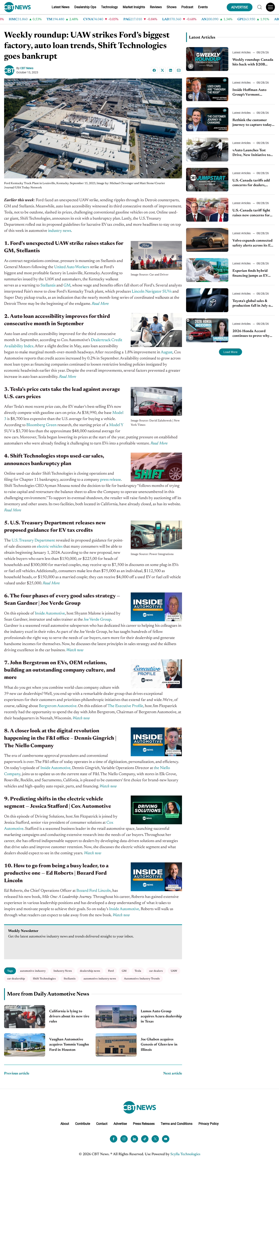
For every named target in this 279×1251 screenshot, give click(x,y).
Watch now (92, 853)
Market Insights (134, 7)
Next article (172, 1073)
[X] (162, 70)
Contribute (82, 1124)
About (64, 1124)
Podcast (187, 7)
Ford (111, 971)
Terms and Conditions (176, 1124)
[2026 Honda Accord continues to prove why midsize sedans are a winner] (207, 330)
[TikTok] (144, 1138)
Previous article (16, 1073)
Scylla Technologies (185, 1154)
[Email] (178, 70)
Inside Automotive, (55, 768)
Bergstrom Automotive (58, 706)
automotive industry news (100, 978)
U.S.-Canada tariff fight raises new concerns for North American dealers (251, 213)
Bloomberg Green (41, 425)
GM (67, 285)
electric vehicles (49, 547)
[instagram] (124, 1138)
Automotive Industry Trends (142, 978)
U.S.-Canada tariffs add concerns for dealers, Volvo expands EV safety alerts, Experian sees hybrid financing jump (252, 183)
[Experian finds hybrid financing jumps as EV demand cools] (207, 270)
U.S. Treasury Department (33, 540)
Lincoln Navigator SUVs (152, 292)
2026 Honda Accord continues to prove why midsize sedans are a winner (251, 334)
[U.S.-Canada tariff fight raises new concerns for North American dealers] (207, 210)
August (166, 352)
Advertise (120, 1124)
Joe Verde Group (97, 620)
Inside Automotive (50, 613)
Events (203, 7)
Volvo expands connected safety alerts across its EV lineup (252, 243)
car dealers (156, 971)
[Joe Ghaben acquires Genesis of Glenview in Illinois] (116, 1044)
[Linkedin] (170, 70)
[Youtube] (165, 1138)
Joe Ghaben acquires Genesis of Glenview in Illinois (159, 1045)
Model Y (116, 425)
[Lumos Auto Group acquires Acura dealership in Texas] (116, 1016)
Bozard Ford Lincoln (93, 891)
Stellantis (48, 285)
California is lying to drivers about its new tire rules (69, 1016)
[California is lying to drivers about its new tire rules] (24, 1016)
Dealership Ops (85, 7)
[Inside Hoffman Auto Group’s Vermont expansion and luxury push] (207, 89)
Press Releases (144, 1124)
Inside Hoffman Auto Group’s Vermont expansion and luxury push (249, 92)
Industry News (63, 971)
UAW (174, 971)
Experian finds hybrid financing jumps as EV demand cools (250, 273)
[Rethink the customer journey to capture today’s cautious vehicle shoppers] (207, 119)
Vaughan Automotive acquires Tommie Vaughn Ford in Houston (69, 1045)
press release (110, 480)
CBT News (26, 68)
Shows (171, 7)
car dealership (16, 978)
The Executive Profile (125, 706)
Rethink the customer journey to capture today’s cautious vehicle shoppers (253, 123)
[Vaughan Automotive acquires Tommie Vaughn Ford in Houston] (24, 1044)
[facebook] (113, 1138)
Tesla (138, 971)
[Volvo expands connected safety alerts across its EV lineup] (207, 240)
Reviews (156, 7)
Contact (101, 1124)
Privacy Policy (209, 1124)
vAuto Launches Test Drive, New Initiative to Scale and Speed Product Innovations (252, 153)
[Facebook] (154, 70)
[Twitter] (155, 1138)
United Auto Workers (71, 267)
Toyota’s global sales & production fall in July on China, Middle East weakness (252, 303)
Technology (109, 7)
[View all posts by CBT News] (10, 70)
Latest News (60, 7)
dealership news (90, 971)
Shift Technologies (44, 978)
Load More (230, 352)
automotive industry (33, 971)
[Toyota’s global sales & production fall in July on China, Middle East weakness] (207, 300)
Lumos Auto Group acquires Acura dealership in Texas (161, 1016)
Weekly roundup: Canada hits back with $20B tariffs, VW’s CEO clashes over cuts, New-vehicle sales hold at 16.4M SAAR (252, 62)
